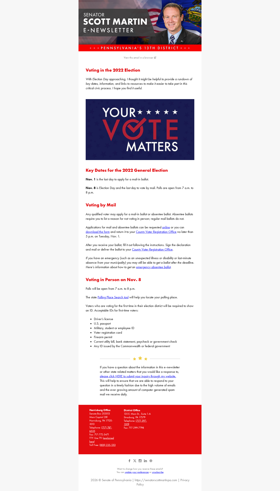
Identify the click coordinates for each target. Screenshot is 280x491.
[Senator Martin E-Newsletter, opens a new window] (140, 25)
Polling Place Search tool (113, 297)
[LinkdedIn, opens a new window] (145, 462)
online (166, 227)
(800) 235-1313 (107, 445)
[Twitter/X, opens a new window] (135, 462)
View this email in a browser (138, 57)
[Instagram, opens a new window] (140, 462)
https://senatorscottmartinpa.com (156, 480)
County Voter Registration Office (156, 232)
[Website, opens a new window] (150, 462)
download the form (98, 232)
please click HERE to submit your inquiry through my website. (138, 376)
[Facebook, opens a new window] (129, 462)
